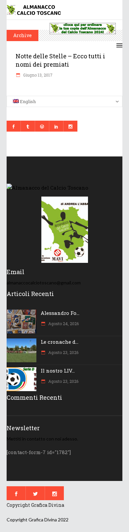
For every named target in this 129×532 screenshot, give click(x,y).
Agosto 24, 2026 (63, 323)
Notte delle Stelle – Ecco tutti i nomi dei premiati (60, 60)
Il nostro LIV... (58, 370)
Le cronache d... (59, 341)
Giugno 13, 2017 (37, 75)
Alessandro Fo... (60, 313)
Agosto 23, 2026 (62, 352)
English (27, 101)
